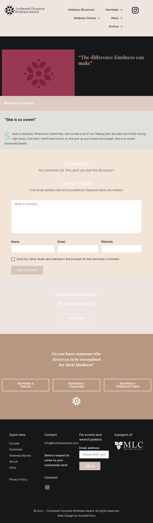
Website (107, 241)
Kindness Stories (85, 18)
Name (16, 241)
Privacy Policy (18, 479)
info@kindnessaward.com (61, 443)
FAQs (12, 467)
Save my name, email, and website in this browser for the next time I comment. (68, 259)
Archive (114, 26)
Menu (115, 18)
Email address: (89, 448)
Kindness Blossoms (81, 9)
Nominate (112, 9)
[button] (114, 10)
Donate (14, 443)
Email (62, 241)
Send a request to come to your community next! (56, 460)
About (13, 461)
